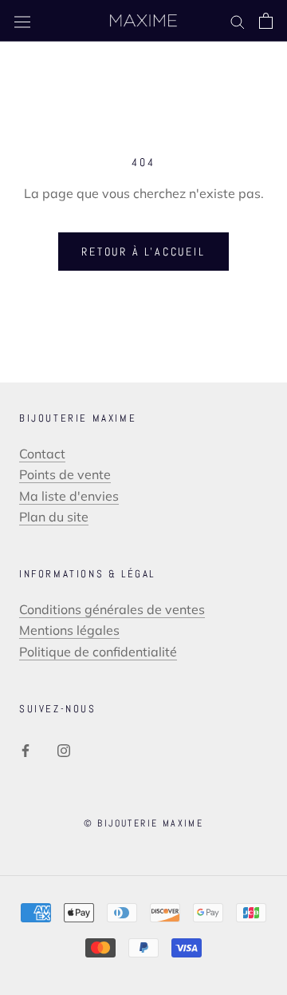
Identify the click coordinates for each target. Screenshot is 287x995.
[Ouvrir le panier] (266, 21)
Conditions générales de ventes (112, 609)
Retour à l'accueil (143, 251)
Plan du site (53, 517)
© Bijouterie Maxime (144, 823)
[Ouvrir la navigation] (22, 21)
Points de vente (65, 474)
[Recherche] (237, 21)
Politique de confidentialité (98, 652)
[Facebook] (25, 749)
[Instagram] (63, 749)
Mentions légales (69, 630)
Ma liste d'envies (69, 496)
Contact (42, 454)
